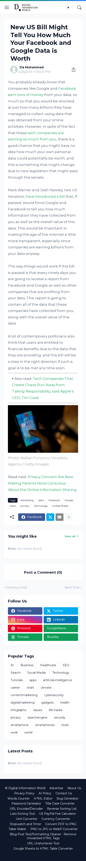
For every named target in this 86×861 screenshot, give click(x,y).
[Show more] (69, 517)
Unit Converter (26, 819)
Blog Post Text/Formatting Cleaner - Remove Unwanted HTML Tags (43, 836)
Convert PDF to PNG (60, 824)
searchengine (37, 717)
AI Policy (45, 793)
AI (12, 665)
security (59, 717)
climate (46, 687)
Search (16, 673)
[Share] (72, 69)
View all (69, 536)
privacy (24, 505)
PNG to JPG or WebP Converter (54, 829)
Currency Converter (56, 819)
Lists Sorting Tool (22, 814)
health (65, 702)
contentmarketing (24, 695)
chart (30, 687)
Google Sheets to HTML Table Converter (43, 848)
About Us (74, 788)
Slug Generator (67, 798)
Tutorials (17, 680)
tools (64, 725)
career (15, 687)
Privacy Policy (24, 793)
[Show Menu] (6, 7)
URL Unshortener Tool (43, 843)
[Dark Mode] (69, 7)
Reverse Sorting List (62, 809)
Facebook (54, 500)
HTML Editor (43, 798)
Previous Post (16, 587)
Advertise (56, 788)
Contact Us (64, 793)
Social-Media (36, 673)
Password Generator (26, 803)
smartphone (20, 725)
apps (32, 680)
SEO (66, 665)
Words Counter (19, 798)
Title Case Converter (60, 803)
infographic (19, 710)
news (13, 505)
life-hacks (55, 710)
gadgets (47, 702)
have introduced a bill (45, 196)
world (28, 732)
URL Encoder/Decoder (26, 809)
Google (68, 500)
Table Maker (17, 829)
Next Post (72, 587)
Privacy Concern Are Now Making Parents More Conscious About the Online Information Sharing (42, 483)
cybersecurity (54, 695)
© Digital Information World (25, 788)
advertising (27, 500)
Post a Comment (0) (43, 572)
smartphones (45, 725)
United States (60, 505)
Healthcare (48, 665)
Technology (41, 505)
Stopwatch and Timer (25, 824)
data (41, 500)
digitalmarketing (23, 702)
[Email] (59, 517)
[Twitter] (50, 517)
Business (26, 665)
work (14, 732)
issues (37, 710)
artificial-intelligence (57, 680)
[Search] (79, 7)
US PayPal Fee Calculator (57, 814)
